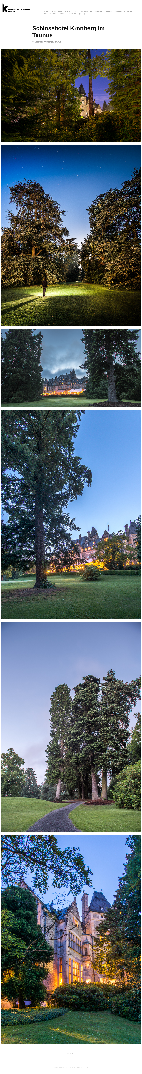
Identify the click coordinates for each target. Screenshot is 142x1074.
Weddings (108, 11)
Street (130, 11)
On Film (61, 14)
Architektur (120, 11)
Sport (75, 11)
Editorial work (96, 11)
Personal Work (50, 14)
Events (67, 11)
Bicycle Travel (56, 11)
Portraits (84, 11)
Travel (45, 11)
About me (72, 14)
